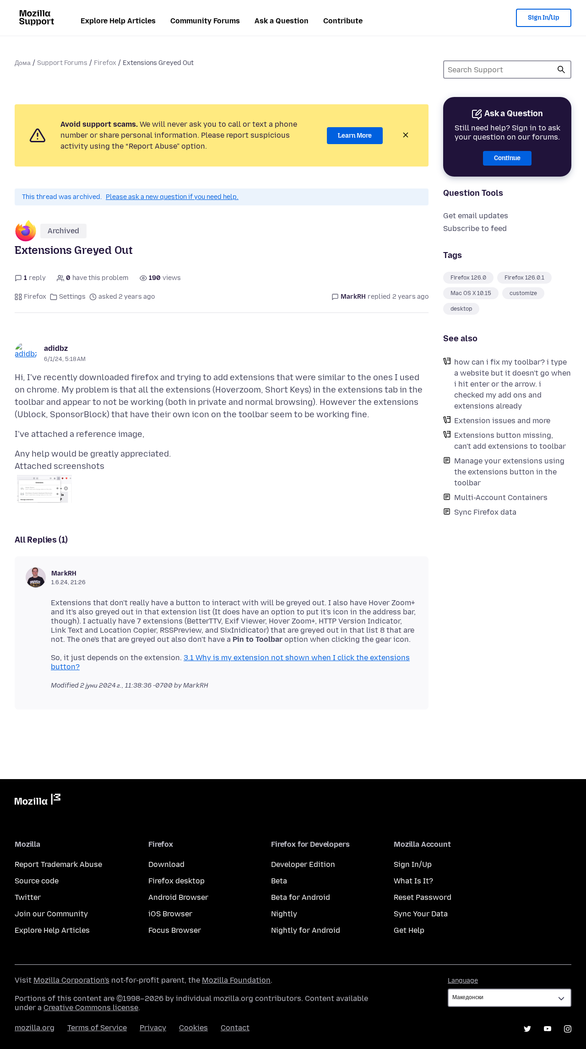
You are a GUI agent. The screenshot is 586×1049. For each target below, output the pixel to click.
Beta (279, 881)
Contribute (343, 20)
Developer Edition (303, 864)
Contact (235, 1027)
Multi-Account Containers (501, 497)
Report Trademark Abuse (58, 864)
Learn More (355, 136)
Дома (23, 63)
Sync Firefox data (485, 512)
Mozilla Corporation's (71, 980)
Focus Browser (174, 930)
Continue (507, 158)
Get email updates (475, 215)
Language (463, 980)
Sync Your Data (421, 913)
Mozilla (37, 801)
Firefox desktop (176, 881)
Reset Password (422, 897)
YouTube (547, 1029)
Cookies (193, 1027)
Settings (72, 297)
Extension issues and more (502, 420)
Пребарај (561, 69)
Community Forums (205, 20)
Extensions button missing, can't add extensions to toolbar (510, 441)
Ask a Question (282, 20)
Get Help (409, 930)
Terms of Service (97, 1027)
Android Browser (178, 897)
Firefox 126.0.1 (524, 277)
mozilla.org (34, 1027)
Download (166, 864)
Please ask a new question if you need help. (172, 197)
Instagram (567, 1029)
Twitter (28, 897)
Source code (37, 881)
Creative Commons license (90, 1007)
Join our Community (51, 913)
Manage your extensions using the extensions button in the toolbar (509, 472)
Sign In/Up (543, 18)
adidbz (56, 348)
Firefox (105, 63)
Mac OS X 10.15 (470, 293)
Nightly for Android (305, 930)
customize (523, 293)
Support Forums (62, 63)
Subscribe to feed (475, 228)
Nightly (284, 913)
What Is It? (413, 881)
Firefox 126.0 (468, 277)
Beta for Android (300, 897)
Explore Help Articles (118, 20)
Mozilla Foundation (236, 980)
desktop (461, 309)
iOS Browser (170, 913)
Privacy (153, 1027)
